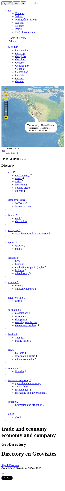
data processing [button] (17, 199)
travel (18, 285)
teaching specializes (26, 322)
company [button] (14, 230)
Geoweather (22, 65)
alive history (22, 273)
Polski (18, 28)
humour (19, 264)
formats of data (23, 206)
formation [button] (14, 309)
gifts (17, 300)
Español (19, 22)
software (20, 202)
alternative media (24, 359)
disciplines (21, 319)
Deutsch (19, 25)
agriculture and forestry (28, 383)
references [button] (14, 368)
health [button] (12, 334)
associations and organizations (31, 233)
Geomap (20, 53)
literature (20, 184)
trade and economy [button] (19, 380)
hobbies (19, 270)
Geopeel (19, 78)
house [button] (12, 215)
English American (25, 32)
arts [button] (12, 172)
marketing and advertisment (30, 392)
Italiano (19, 16)
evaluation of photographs (29, 267)
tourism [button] (13, 282)
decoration (21, 221)
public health (22, 340)
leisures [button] (13, 257)
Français (19, 13)
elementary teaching (26, 325)
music (18, 178)
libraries (19, 371)
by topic (19, 352)
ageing (19, 337)
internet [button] (13, 401)
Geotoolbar (21, 71)
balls (17, 248)
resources (20, 316)
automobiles (21, 386)
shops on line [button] (16, 297)
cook (18, 218)
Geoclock (20, 59)
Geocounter (21, 50)
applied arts (21, 187)
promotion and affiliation (28, 404)
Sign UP (7, 3)
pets (17, 260)
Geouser (19, 62)
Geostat (19, 81)
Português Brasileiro (26, 19)
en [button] (9, 10)
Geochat (19, 68)
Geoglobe (20, 56)
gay (17, 417)
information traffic (25, 355)
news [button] (12, 349)
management (22, 389)
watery (19, 245)
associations (21, 312)
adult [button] (12, 413)
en (23, 3)
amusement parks (24, 288)
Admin (12, 41)
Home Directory (17, 37)
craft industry (22, 175)
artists (18, 181)
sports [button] (12, 242)
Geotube (20, 75)
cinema (19, 190)
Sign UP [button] (13, 46)
